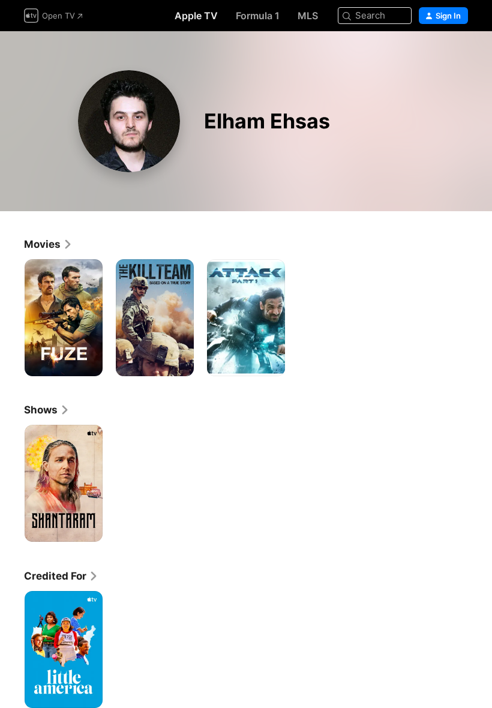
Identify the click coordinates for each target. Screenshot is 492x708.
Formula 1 (258, 16)
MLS (308, 16)
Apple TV (196, 16)
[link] (48, 244)
